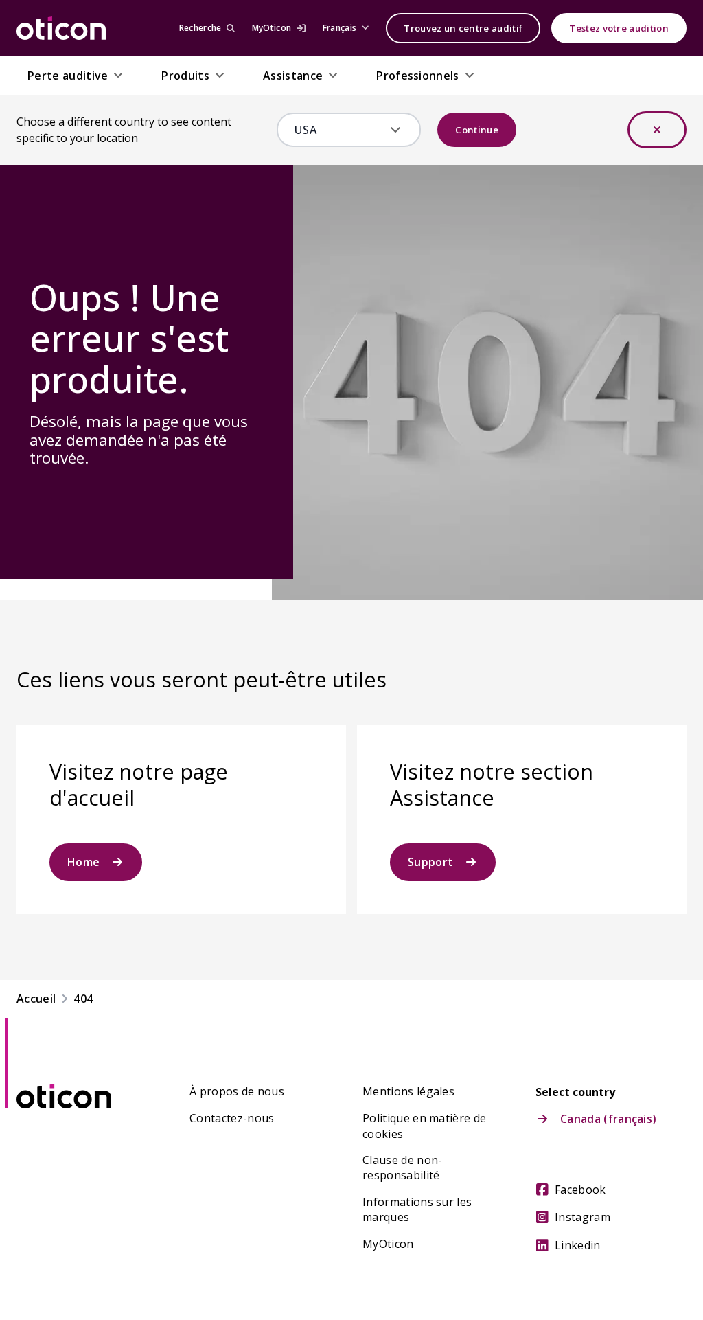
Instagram (582, 1217)
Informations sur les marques (417, 1209)
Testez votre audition (619, 28)
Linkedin (578, 1245)
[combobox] (339, 130)
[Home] (61, 28)
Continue (476, 130)
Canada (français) (608, 1118)
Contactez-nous (231, 1118)
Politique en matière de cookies (424, 1126)
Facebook (580, 1189)
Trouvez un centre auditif (463, 28)
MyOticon (388, 1243)
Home (83, 861)
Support (430, 861)
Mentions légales (408, 1091)
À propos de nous (236, 1091)
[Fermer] (657, 129)
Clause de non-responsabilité (402, 1167)
